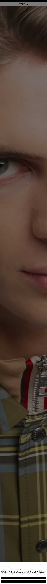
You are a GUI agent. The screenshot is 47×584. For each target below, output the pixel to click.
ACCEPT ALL (23, 577)
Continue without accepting (38, 563)
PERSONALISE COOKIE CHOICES (24, 581)
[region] (23, 573)
